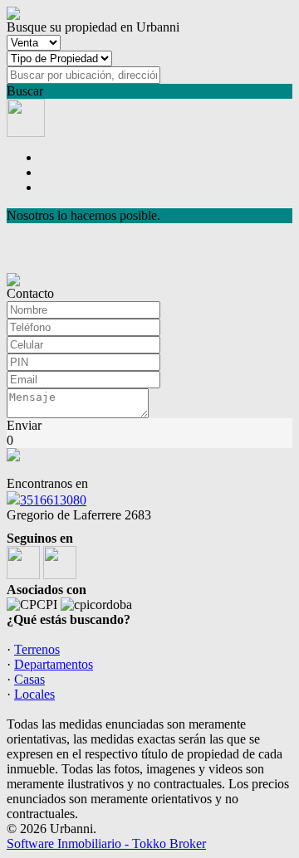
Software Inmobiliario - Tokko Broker (106, 843)
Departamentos (53, 664)
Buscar (25, 91)
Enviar (24, 425)
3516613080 (53, 500)
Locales (34, 694)
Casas (29, 679)
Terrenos (37, 649)
